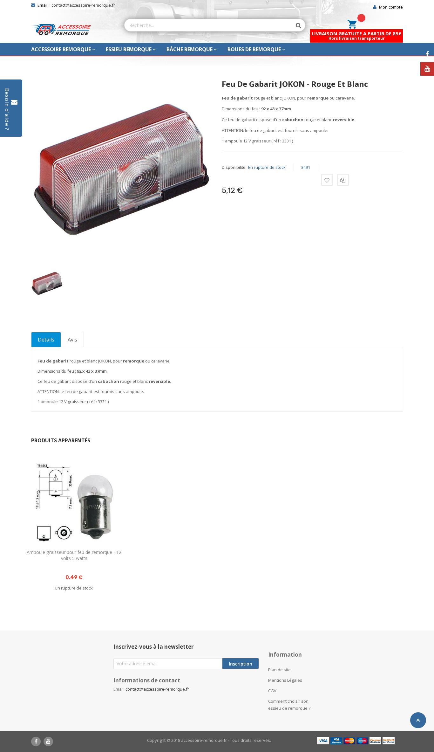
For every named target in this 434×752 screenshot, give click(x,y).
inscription (240, 664)
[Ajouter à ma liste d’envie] (327, 180)
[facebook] (36, 741)
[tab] (46, 339)
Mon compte (391, 7)
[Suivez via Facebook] (427, 54)
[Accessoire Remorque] (61, 29)
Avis (72, 339)
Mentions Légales (285, 680)
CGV (272, 690)
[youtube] (48, 741)
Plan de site (279, 670)
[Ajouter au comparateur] (343, 180)
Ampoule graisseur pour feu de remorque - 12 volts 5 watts (74, 555)
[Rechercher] (295, 25)
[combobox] (208, 25)
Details (46, 339)
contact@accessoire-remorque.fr (83, 5)
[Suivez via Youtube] (427, 69)
